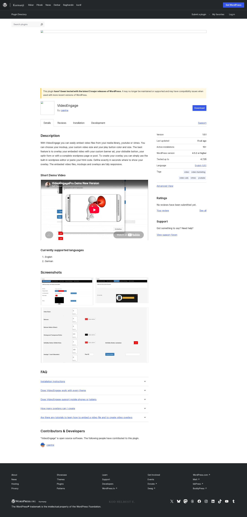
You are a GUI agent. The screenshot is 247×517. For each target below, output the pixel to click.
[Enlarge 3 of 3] (144, 311)
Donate (152, 484)
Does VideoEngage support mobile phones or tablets (68, 399)
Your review (163, 210)
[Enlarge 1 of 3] (89, 281)
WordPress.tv (109, 488)
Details (47, 122)
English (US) (200, 165)
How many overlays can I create (58, 408)
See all (203, 210)
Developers (107, 484)
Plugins (60, 484)
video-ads (184, 178)
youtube (201, 178)
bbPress (198, 484)
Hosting (15, 484)
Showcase (62, 475)
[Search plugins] (42, 24)
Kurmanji (42, 501)
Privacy (14, 488)
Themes (61, 479)
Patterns (61, 488)
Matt (196, 479)
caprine (64, 110)
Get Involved (154, 475)
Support (202, 122)
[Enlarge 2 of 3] (144, 281)
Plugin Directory (19, 14)
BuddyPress (200, 488)
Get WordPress (233, 5)
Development (98, 122)
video (186, 172)
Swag (151, 488)
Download (199, 108)
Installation (78, 122)
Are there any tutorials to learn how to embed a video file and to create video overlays (86, 417)
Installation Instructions (53, 381)
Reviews (61, 122)
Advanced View (165, 186)
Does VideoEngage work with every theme (63, 390)
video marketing (198, 172)
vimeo (193, 178)
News (14, 479)
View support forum (167, 234)
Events (151, 479)
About (14, 475)
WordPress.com (201, 475)
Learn (104, 475)
